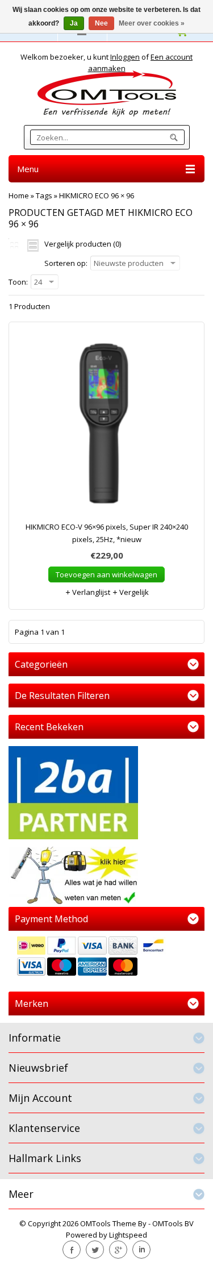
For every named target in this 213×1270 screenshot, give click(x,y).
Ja (74, 23)
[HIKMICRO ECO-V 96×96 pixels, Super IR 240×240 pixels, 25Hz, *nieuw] (106, 427)
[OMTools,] (106, 93)
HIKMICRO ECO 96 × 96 (96, 195)
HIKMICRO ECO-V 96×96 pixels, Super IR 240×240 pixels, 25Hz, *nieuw (107, 533)
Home (19, 195)
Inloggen (125, 57)
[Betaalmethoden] (106, 957)
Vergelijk (133, 592)
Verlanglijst (90, 592)
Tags (44, 195)
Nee (101, 23)
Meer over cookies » (152, 23)
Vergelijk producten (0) (82, 244)
